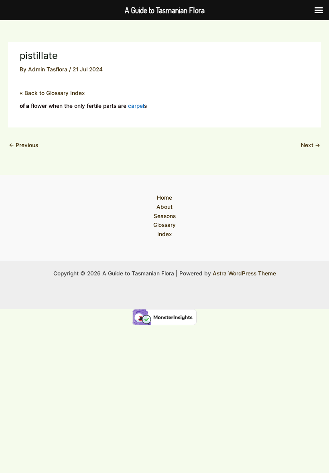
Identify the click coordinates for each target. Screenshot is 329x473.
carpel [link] (136, 106)
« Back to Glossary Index (52, 93)
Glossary (164, 225)
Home (164, 197)
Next (310, 145)
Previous (23, 145)
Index (164, 234)
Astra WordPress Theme (244, 273)
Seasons (165, 216)
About (164, 207)
